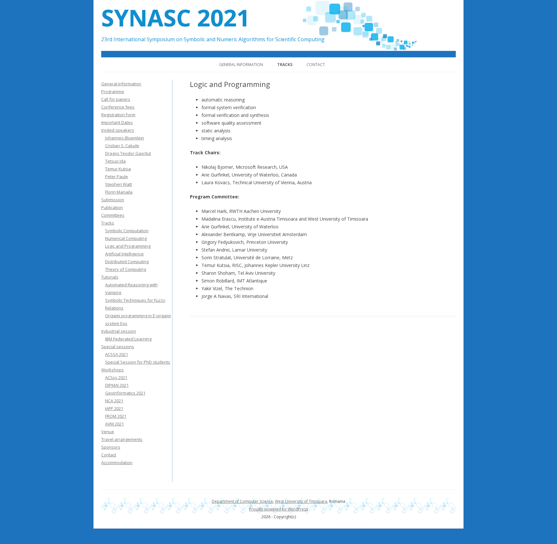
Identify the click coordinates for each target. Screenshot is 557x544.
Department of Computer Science (242, 501)
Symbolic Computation (127, 231)
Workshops (112, 370)
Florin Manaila (118, 192)
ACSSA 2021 (116, 354)
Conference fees (117, 107)
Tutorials (109, 277)
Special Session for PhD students (137, 362)
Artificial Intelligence (124, 254)
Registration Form (118, 115)
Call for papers (115, 99)
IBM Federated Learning (128, 339)
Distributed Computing (127, 261)
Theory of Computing (125, 269)
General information (241, 64)
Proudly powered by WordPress (278, 509)
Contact (316, 64)
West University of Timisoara (301, 501)
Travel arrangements (121, 439)
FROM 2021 (115, 416)
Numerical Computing (126, 238)
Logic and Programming (128, 246)
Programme (112, 91)
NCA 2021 (114, 401)
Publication (112, 207)
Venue (107, 431)
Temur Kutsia (118, 169)
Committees (112, 215)
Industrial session (118, 331)
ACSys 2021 (116, 377)
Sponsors (110, 447)
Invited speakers (117, 130)
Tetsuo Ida (115, 161)
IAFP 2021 (114, 408)
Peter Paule (116, 176)
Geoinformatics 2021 (125, 393)
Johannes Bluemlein (124, 138)
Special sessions (117, 346)
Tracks (284, 64)
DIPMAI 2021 (117, 385)
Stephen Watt (118, 184)
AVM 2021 (114, 424)
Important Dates (117, 122)
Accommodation (116, 462)
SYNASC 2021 (175, 17)
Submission (112, 200)
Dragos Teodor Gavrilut (128, 153)
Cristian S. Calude (122, 145)
